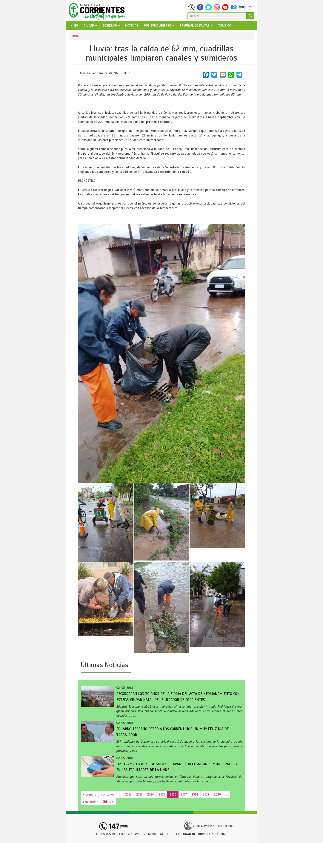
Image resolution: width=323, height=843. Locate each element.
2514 (150, 794)
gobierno (110, 25)
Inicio (75, 36)
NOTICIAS (131, 25)
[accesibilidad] (191, 7)
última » (108, 802)
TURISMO (224, 25)
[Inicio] (98, 10)
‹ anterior (107, 794)
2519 (206, 794)
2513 (139, 794)
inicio (74, 25)
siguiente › (90, 802)
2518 (195, 794)
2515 (162, 794)
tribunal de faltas (195, 25)
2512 (128, 794)
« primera (89, 794)
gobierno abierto (158, 25)
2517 (184, 794)
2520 (217, 794)
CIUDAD (89, 25)
